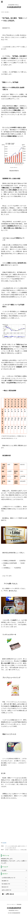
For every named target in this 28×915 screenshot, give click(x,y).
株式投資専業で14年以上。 (14, 910)
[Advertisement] (14, 815)
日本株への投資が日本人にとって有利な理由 (16, 849)
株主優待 (4, 842)
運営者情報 (19, 904)
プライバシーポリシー (11, 904)
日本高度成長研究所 (14, 7)
